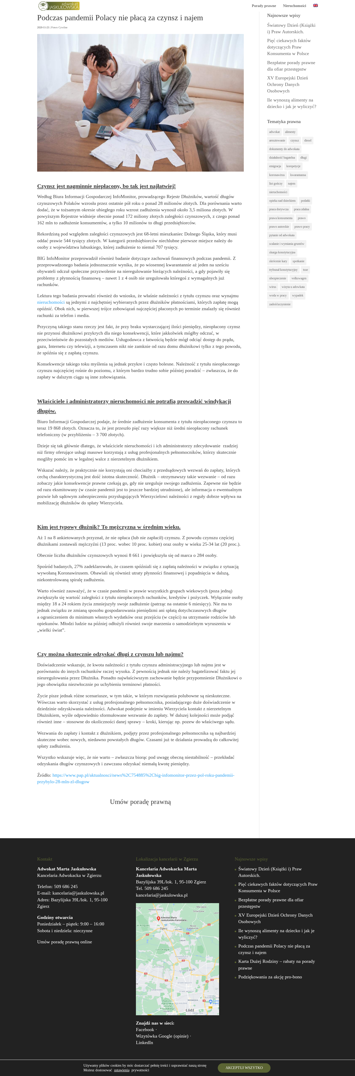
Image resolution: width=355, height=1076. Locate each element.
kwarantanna (298, 175)
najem (291, 183)
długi (303, 157)
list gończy (275, 183)
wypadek (297, 295)
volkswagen (299, 278)
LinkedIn (144, 1042)
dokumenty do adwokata (284, 149)
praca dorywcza (278, 209)
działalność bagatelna (282, 157)
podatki (305, 200)
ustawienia (121, 1070)
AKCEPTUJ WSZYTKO (244, 1068)
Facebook (145, 1029)
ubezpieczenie (277, 278)
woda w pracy (278, 295)
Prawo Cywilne (59, 27)
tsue (305, 270)
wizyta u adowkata (293, 287)
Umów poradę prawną (140, 802)
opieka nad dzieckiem (282, 200)
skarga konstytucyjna (282, 252)
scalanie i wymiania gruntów (286, 244)
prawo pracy (302, 226)
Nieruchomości (294, 6)
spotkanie (298, 261)
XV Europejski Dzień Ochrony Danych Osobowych (287, 84)
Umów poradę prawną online (64, 941)
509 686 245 (66, 886)
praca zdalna (301, 209)
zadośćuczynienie (280, 304)
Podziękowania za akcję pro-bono (270, 976)
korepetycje (293, 166)
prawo (302, 218)
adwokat (274, 132)
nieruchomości (51, 302)
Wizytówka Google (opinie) (162, 1036)
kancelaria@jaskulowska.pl (78, 893)
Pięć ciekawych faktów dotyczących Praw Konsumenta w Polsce (289, 47)
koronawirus (277, 175)
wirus (272, 287)
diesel (307, 140)
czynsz (295, 140)
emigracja (275, 166)
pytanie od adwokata (281, 235)
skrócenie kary (278, 261)
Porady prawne (264, 6)
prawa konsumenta (280, 218)
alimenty (290, 132)
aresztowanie (277, 140)
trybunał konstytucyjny (283, 270)
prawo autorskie (279, 226)
